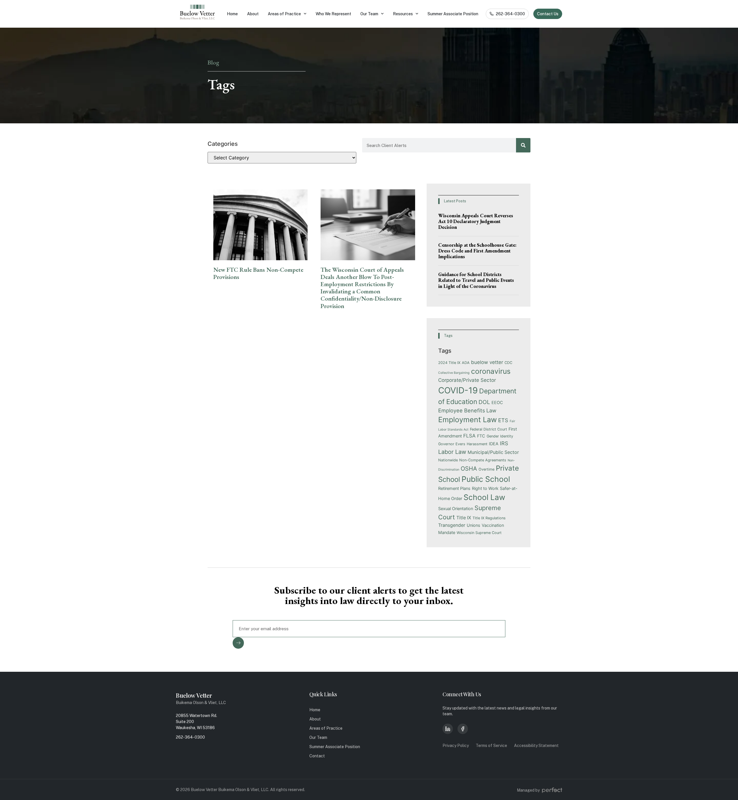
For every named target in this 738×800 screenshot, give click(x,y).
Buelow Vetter (194, 695)
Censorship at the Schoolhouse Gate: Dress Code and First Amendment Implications (477, 251)
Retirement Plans (454, 488)
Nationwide (448, 460)
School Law (484, 497)
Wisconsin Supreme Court (479, 533)
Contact (317, 756)
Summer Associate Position (453, 14)
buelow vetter (487, 362)
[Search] (523, 145)
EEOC (497, 402)
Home (232, 14)
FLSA (469, 436)
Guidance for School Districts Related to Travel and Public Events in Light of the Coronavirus (476, 280)
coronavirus (491, 371)
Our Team (369, 14)
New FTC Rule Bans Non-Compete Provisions (258, 273)
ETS (503, 420)
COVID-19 (458, 390)
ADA (466, 363)
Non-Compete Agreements (482, 460)
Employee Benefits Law (467, 410)
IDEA (493, 443)
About (253, 14)
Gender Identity (500, 436)
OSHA (469, 468)
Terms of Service (491, 745)
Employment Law (467, 419)
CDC (508, 363)
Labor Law (452, 451)
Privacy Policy (456, 745)
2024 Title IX (449, 363)
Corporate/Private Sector (467, 380)
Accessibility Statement (536, 745)
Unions (473, 525)
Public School (486, 479)
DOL (484, 402)
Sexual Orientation (455, 508)
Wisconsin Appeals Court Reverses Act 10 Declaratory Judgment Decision (475, 221)
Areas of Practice (284, 14)
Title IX (463, 517)
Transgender (451, 525)
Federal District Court (488, 429)
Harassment (477, 444)
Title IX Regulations (489, 518)
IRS (504, 443)
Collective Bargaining (454, 373)
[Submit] (238, 643)
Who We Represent (333, 14)
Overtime (486, 469)
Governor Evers (451, 444)
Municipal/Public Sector (493, 452)
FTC (481, 435)
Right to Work (485, 488)
